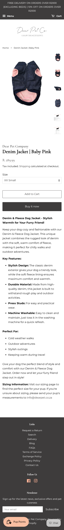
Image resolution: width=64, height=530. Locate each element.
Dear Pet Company (35, 519)
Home (5, 48)
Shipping (24, 166)
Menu (10, 16)
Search (32, 434)
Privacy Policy (32, 460)
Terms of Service (32, 452)
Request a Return (32, 430)
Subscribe (52, 509)
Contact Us (32, 465)
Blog (32, 443)
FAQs (32, 447)
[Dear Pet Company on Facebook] (29, 481)
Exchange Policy (32, 456)
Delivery (32, 439)
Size (5, 174)
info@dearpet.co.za (39, 397)
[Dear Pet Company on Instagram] (35, 481)
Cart (59, 16)
